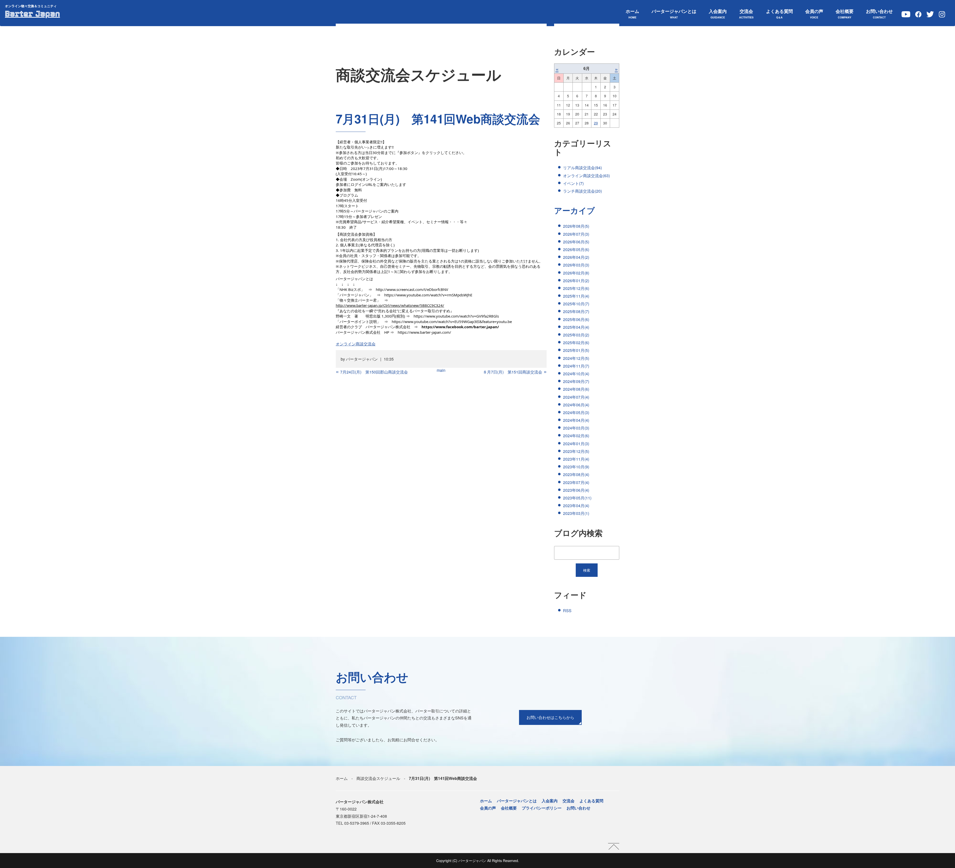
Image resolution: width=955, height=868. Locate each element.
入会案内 (718, 13)
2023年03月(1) (576, 513)
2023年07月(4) (576, 482)
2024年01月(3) (576, 443)
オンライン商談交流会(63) (586, 175)
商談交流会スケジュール (378, 778)
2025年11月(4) (576, 296)
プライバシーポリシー (542, 808)
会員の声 (814, 13)
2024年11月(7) (576, 366)
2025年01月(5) (576, 350)
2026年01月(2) (576, 280)
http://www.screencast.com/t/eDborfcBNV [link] (412, 289)
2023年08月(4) (576, 474)
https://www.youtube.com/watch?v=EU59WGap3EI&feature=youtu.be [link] (452, 321)
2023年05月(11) (577, 498)
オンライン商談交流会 (356, 344)
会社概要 (845, 13)
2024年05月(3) (576, 412)
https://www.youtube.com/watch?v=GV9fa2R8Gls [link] (456, 316)
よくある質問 (779, 13)
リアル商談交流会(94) (582, 167)
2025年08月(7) (576, 311)
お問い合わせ (879, 13)
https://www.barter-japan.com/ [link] (424, 332)
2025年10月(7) (576, 304)
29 (596, 122)
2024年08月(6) (576, 389)
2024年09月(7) (576, 381)
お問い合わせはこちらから (550, 717)
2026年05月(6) (576, 249)
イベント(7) (573, 183)
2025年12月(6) (576, 288)
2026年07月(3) (576, 234)
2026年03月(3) (576, 265)
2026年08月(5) (576, 226)
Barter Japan (32, 13)
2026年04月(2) (576, 257)
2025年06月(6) (576, 319)
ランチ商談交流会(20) (582, 191)
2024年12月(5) (576, 358)
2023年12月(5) (576, 451)
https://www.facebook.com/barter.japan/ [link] (460, 326)
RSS (567, 610)
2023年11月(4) (576, 459)
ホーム (632, 13)
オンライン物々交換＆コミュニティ (31, 5)
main (441, 370)
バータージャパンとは (674, 13)
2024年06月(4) (576, 405)
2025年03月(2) (576, 335)
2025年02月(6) (576, 342)
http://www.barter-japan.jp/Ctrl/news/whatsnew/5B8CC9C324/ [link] (390, 305)
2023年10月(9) (576, 467)
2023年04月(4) (576, 505)
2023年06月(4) (576, 490)
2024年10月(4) (576, 374)
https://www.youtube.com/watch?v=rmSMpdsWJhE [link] (428, 294)
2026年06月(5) (576, 242)
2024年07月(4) (576, 397)
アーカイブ (574, 210)
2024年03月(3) (576, 428)
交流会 (746, 13)
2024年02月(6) (576, 435)
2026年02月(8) (576, 273)
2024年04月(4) (576, 420)
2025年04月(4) (576, 327)
